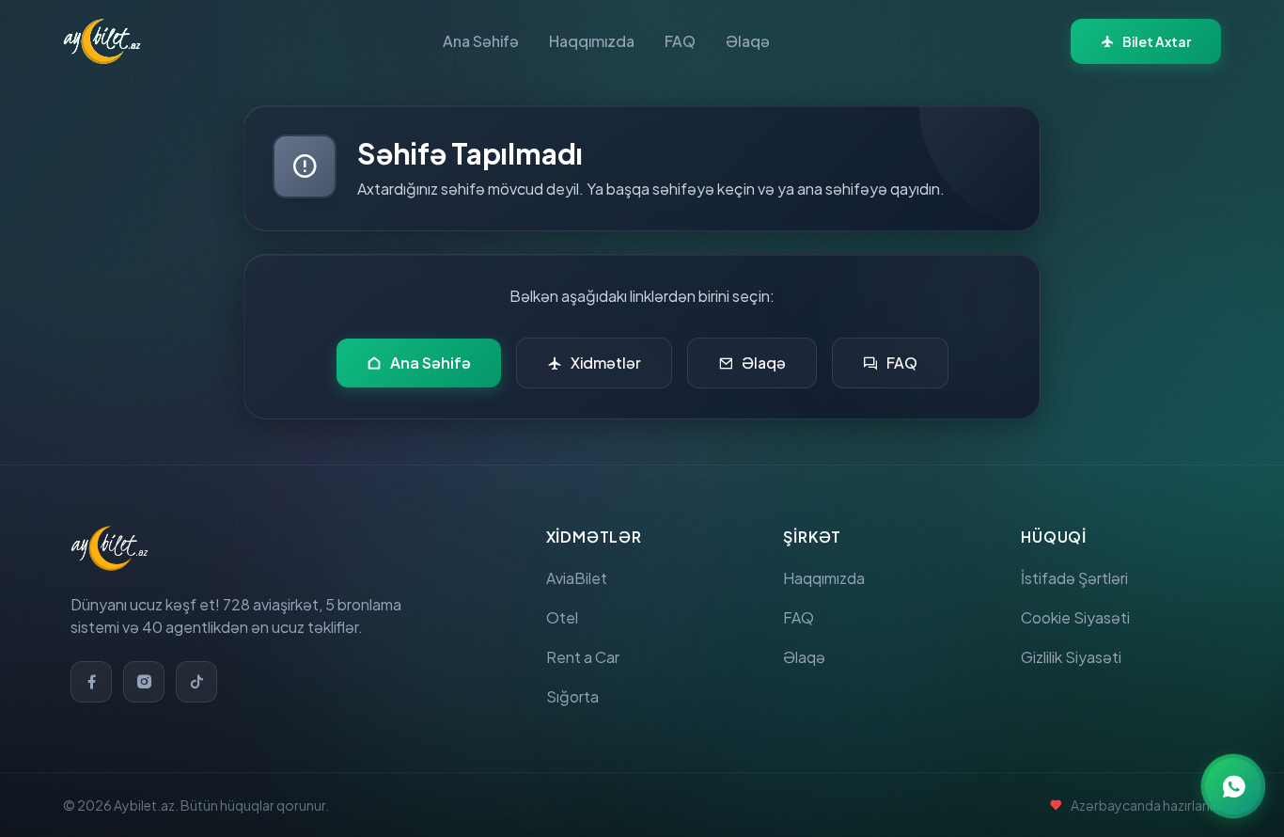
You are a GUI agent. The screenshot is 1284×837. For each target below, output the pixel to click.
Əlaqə (748, 41)
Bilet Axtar (1156, 41)
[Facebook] (91, 682)
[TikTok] (196, 682)
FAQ (680, 41)
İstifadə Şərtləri (1074, 578)
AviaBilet (576, 578)
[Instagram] (143, 682)
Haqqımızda (591, 41)
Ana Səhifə (481, 41)
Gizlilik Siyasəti (1071, 657)
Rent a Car (582, 657)
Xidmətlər (606, 362)
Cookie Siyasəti (1075, 617)
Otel (562, 617)
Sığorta (572, 696)
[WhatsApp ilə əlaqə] (1233, 786)
